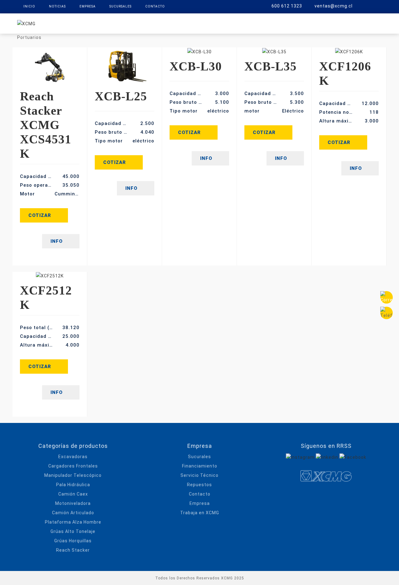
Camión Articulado (73, 512)
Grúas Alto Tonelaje (72, 531)
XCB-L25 (121, 96)
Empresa (87, 6)
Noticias (57, 6)
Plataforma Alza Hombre (73, 522)
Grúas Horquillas (73, 540)
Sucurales (199, 456)
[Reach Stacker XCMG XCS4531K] (49, 66)
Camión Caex (73, 493)
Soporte (265, 23)
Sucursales (120, 6)
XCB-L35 (270, 66)
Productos (143, 23)
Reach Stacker (73, 550)
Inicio (29, 6)
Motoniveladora (73, 503)
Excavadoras (73, 456)
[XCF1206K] (349, 51)
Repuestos (229, 23)
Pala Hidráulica (73, 484)
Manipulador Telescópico (73, 475)
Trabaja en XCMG (199, 512)
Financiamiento (199, 465)
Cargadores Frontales (73, 465)
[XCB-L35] (274, 51)
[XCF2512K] (49, 276)
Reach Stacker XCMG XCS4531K (45, 124)
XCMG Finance (187, 23)
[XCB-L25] (124, 66)
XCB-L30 (196, 66)
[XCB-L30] (199, 51)
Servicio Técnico (199, 475)
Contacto (155, 6)
